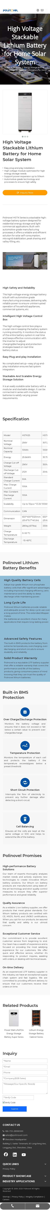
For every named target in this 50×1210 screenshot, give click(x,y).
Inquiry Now (26, 192)
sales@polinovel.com (16, 1135)
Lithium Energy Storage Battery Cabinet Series (36, 1033)
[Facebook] (6, 1155)
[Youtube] (24, 1155)
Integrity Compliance (34, 1196)
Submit (14, 1109)
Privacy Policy (9, 1168)
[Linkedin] (15, 1155)
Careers (6, 1199)
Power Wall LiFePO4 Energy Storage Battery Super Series (14, 1033)
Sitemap (6, 1196)
